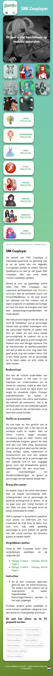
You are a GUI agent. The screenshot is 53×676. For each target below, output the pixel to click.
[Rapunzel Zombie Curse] (10, 88)
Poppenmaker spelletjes (33, 645)
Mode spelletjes (13, 645)
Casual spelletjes (14, 640)
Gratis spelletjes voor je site (16, 666)
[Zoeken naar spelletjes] (13, 13)
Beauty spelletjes (32, 629)
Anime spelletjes (33, 635)
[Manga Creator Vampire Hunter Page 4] (27, 104)
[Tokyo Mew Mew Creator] (10, 72)
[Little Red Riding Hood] (43, 72)
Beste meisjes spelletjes (23, 245)
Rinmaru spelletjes (42, 245)
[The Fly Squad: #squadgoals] (43, 88)
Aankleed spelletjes (15, 635)
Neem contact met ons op (38, 666)
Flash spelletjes (31, 640)
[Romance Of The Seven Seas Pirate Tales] (10, 104)
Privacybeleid (26, 668)
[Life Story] (27, 72)
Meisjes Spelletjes (14, 629)
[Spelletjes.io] (6, 13)
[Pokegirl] (27, 88)
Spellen (9, 245)
